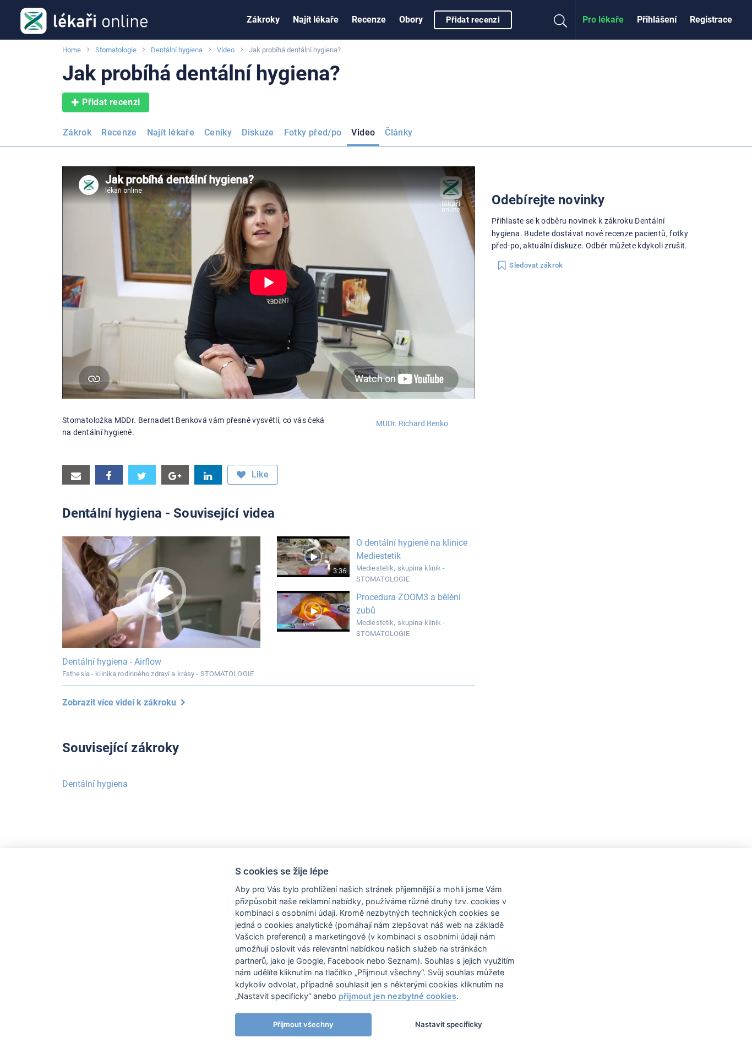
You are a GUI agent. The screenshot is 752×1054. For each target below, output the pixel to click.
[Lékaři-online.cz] (84, 20)
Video (226, 50)
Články (398, 132)
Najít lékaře (316, 19)
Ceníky (218, 132)
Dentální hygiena (177, 50)
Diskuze (258, 132)
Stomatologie (116, 50)
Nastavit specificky (448, 1024)
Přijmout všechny (303, 1024)
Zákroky (263, 19)
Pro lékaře (603, 19)
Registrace (711, 19)
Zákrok (77, 132)
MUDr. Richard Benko (412, 423)
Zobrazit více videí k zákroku (121, 702)
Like (259, 474)
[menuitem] (263, 20)
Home (71, 50)
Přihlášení (657, 19)
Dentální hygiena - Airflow (111, 661)
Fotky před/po (313, 132)
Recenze (369, 19)
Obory (411, 19)
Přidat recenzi (473, 20)
